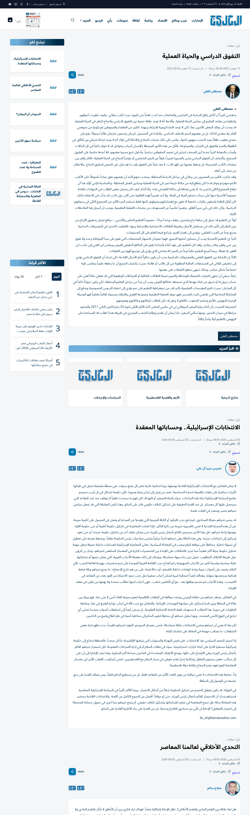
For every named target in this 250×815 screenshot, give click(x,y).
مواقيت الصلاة (192, 4)
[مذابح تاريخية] (213, 375)
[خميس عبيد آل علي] (232, 468)
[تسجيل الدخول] (64, 4)
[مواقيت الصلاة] (10, 21)
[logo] (226, 21)
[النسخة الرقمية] (33, 21)
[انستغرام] (15, 4)
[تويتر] (21, 4)
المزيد (87, 20)
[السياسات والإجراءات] (96, 375)
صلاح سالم (214, 788)
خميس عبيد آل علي (209, 468)
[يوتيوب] (10, 4)
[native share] (72, 74)
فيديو (99, 20)
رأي (109, 20)
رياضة (148, 20)
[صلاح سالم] (232, 788)
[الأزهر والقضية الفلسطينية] (154, 375)
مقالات (230, 45)
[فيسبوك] (27, 4)
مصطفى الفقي (212, 91)
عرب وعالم (179, 20)
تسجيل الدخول (55, 4)
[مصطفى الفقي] (232, 91)
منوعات (122, 20)
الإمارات (197, 20)
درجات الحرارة (177, 4)
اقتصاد (162, 20)
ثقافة (136, 20)
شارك (81, 75)
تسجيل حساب (38, 4)
